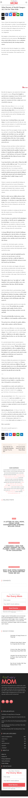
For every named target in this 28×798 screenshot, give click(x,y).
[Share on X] (2, 14)
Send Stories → (14, 608)
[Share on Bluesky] (10, 14)
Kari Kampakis (13, 12)
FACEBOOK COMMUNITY (9, 390)
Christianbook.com (15, 400)
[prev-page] (13, 576)
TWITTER (5, 392)
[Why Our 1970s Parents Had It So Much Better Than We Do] (14, 559)
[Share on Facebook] (6, 14)
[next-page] (15, 576)
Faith (14, 518)
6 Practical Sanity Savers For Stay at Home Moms (20, 448)
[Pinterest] (11, 701)
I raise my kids (18, 106)
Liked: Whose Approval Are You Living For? (14, 484)
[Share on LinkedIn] (21, 14)
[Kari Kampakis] (14, 461)
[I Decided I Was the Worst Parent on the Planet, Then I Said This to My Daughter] (14, 535)
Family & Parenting (9, 5)
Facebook (12, 490)
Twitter (18, 490)
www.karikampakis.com (14, 493)
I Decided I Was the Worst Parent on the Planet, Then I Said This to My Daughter (14, 548)
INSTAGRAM (12, 392)
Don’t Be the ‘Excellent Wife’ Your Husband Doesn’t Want (13, 728)
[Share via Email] (17, 14)
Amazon (23, 398)
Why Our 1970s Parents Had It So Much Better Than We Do (14, 571)
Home (2, 5)
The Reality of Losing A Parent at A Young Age (10, 714)
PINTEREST (20, 392)
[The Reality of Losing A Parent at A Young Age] (5, 636)
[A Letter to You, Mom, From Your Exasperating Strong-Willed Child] (14, 511)
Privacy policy (13, 611)
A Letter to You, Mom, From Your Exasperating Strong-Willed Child (14, 524)
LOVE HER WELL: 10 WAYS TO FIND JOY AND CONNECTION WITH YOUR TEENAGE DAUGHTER (14, 476)
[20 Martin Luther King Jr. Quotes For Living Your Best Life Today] (5, 643)
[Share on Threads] (2, 18)
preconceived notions (19, 110)
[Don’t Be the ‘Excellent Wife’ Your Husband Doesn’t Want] (5, 664)
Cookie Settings (4, 763)
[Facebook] (3, 701)
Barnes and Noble (5, 400)
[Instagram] (7, 701)
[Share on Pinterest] (14, 14)
